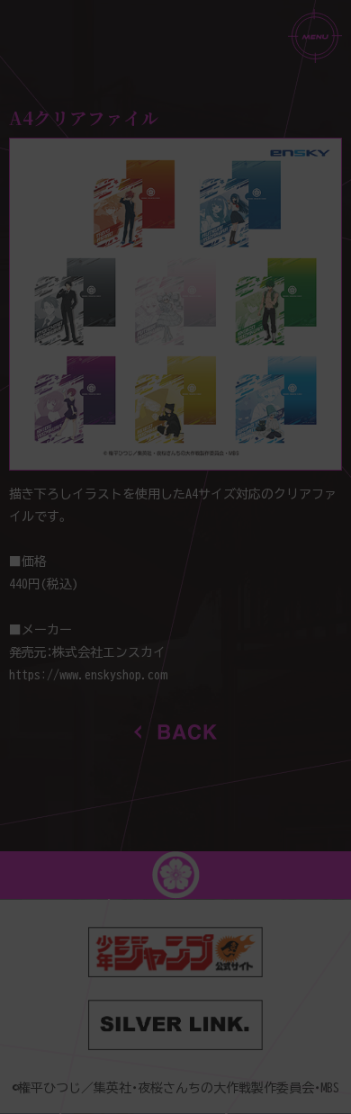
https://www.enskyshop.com (87, 675)
